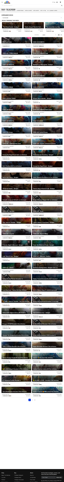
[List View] (61, 35)
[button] (61, 5)
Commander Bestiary (10, 10)
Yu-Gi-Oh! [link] (3, 477)
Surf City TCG (6, 157)
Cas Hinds (49, 29)
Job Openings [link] (33, 477)
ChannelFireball (20, 10)
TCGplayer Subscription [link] (19, 479)
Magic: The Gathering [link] (6, 475)
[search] (30, 5)
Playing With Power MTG (39, 44)
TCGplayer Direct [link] (17, 477)
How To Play (43, 10)
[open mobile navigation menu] (2, 2)
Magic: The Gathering (8, 9)
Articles (3, 10)
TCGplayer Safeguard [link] (18, 475)
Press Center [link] (32, 479)
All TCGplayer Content (52, 10)
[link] (7, 2)
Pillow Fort (6, 29)
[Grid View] (59, 35)
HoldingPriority (7, 44)
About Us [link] (32, 475)
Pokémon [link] (3, 479)
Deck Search (36, 10)
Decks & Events (28, 10)
